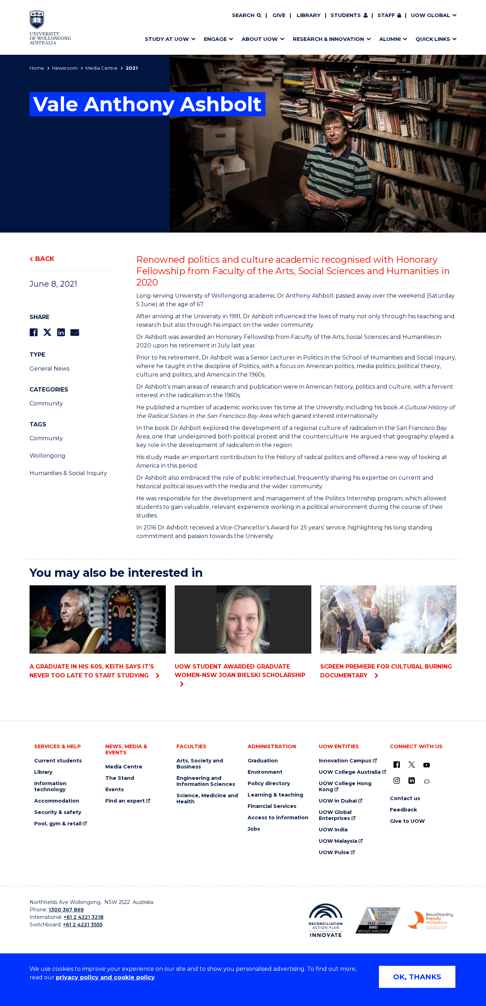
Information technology (50, 787)
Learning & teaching (275, 795)
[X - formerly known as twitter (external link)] (411, 764)
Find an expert (125, 801)
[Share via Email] (74, 332)
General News (49, 368)
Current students (58, 761)
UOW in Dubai (338, 801)
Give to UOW (407, 821)
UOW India (333, 830)
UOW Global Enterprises (335, 815)
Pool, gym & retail (57, 824)
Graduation (263, 761)
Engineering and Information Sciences (205, 781)
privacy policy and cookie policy (105, 977)
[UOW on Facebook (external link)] (396, 764)
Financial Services (272, 806)
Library (309, 15)
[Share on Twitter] (47, 332)
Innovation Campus (345, 761)
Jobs (254, 829)
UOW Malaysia (338, 841)
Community (46, 403)
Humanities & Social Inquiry (68, 473)
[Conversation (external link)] (426, 781)
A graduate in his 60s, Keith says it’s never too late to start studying (92, 671)
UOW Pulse (334, 853)
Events (114, 790)
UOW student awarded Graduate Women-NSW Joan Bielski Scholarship (240, 670)
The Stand (119, 778)
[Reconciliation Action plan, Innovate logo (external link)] (325, 920)
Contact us (405, 798)
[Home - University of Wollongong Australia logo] (50, 27)
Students (346, 15)
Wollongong (47, 455)
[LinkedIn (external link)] (411, 780)
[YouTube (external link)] (426, 765)
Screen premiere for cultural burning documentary (386, 671)
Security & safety (57, 812)
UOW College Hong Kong (345, 787)
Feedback (403, 810)
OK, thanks (417, 977)
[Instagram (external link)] (396, 780)
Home (37, 68)
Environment (265, 772)
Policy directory (269, 784)
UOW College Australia (350, 772)
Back (44, 259)
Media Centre (101, 68)
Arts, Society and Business (199, 764)
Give (279, 15)
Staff (386, 15)
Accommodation (56, 801)
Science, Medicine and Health (207, 799)
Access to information (278, 818)
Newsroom (65, 68)
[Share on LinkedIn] (61, 332)
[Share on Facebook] (34, 332)
